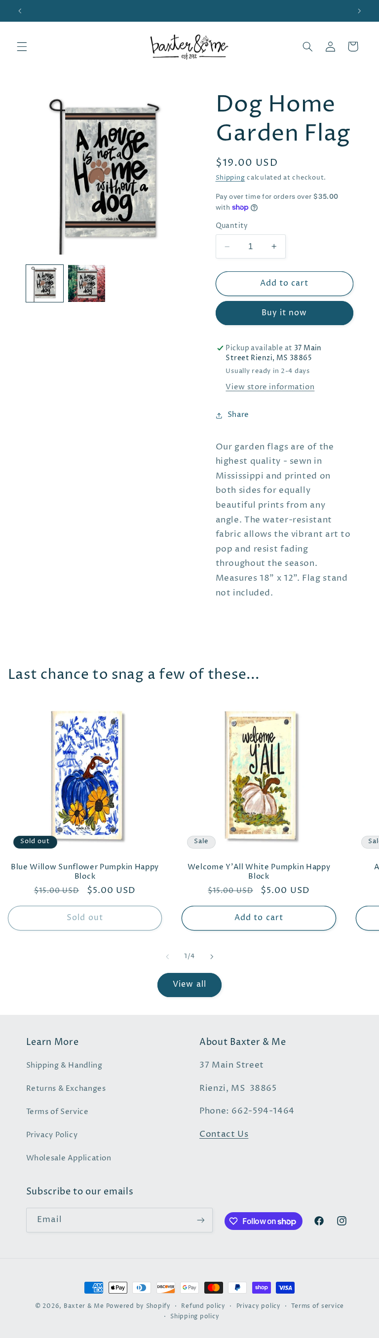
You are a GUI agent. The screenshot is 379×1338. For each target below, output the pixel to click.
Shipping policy (194, 1317)
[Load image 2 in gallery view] (86, 283)
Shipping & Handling (64, 1066)
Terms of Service (57, 1112)
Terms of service (317, 1306)
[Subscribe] (200, 1220)
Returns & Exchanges (66, 1089)
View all (189, 984)
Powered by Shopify (138, 1306)
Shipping (230, 178)
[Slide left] (167, 956)
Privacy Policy (52, 1135)
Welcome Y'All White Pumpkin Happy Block (259, 871)
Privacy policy (258, 1306)
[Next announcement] (359, 11)
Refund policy (203, 1306)
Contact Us (223, 1134)
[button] (21, 46)
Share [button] (238, 415)
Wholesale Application (69, 1158)
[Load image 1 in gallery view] (44, 283)
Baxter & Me (84, 1306)
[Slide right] (212, 956)
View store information (270, 387)
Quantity (232, 226)
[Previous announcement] (20, 11)
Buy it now (284, 313)
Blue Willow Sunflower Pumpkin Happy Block (85, 871)
